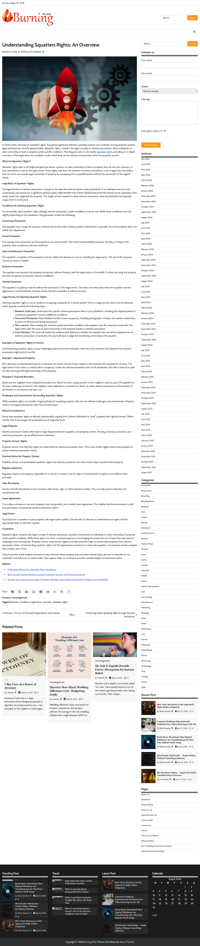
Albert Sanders (165, 711)
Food (143, 554)
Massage (145, 613)
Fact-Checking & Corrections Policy (156, 846)
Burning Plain (90, 942)
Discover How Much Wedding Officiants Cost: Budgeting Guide (69, 690)
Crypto (144, 517)
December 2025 (148, 196)
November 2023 (148, 329)
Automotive (146, 490)
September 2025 (148, 212)
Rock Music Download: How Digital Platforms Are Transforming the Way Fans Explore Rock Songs (175, 740)
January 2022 (147, 445)
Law (6, 680)
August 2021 (146, 472)
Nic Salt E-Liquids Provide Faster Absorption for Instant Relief (114, 669)
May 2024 (145, 297)
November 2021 (148, 456)
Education (145, 528)
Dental (144, 522)
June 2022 (145, 419)
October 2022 (147, 398)
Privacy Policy (147, 804)
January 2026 (147, 190)
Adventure (146, 485)
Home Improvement (150, 586)
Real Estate (146, 629)
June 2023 (145, 355)
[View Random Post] (194, 31)
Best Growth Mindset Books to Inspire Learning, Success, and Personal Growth (46, 574)
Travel (144, 682)
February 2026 (147, 185)
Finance (144, 549)
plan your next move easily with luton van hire (78, 882)
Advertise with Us (149, 815)
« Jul (154, 915)
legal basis (36, 602)
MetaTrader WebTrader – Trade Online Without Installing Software (176, 757)
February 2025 (147, 249)
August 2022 (146, 408)
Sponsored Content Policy (152, 851)
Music (143, 618)
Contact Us (146, 825)
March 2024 (146, 307)
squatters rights (60, 602)
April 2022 (145, 430)
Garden (144, 565)
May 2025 (145, 233)
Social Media (146, 650)
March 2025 (146, 244)
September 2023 (148, 339)
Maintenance (147, 602)
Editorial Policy (147, 841)
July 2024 (145, 286)
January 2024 (147, 318)
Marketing (145, 607)
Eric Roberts (36, 51)
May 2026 (145, 169)
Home (144, 581)
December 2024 (148, 260)
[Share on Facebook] (12, 592)
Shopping (145, 644)
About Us (145, 794)
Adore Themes (126, 942)
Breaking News (147, 501)
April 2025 (146, 238)
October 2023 (147, 334)
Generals (145, 570)
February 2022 (147, 440)
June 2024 (145, 291)
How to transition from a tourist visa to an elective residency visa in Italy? (78, 911)
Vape (143, 687)
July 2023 (145, 350)
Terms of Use (147, 820)
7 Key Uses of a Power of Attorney (20, 686)
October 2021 (147, 461)
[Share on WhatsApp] (33, 592)
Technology (146, 666)
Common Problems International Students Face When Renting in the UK (176, 723)
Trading (144, 676)
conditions (25, 602)
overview (47, 602)
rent (143, 634)
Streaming (145, 660)
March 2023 (146, 371)
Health (144, 575)
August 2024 (146, 281)
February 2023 (147, 376)
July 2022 (145, 414)
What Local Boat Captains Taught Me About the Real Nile (78, 900)
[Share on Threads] (62, 592)
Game (144, 559)
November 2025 (148, 201)
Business (14, 602)
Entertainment (147, 533)
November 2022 (148, 392)
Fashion (144, 538)
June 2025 (145, 228)
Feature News (147, 543)
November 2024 (148, 265)
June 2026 (145, 164)
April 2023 (146, 366)
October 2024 (147, 270)
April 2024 (146, 302)
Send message (151, 145)
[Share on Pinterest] (40, 592)
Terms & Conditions (150, 835)
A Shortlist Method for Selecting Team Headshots (32, 569)
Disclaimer (145, 799)
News (143, 623)
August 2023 (146, 345)
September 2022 (148, 403)
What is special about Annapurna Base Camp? (77, 890)
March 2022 (146, 435)
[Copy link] (69, 592)
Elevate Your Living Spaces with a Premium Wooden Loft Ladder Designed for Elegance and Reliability (58, 579)
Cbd (143, 512)
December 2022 (148, 387)
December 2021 (148, 451)
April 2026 (146, 175)
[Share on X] (19, 592)
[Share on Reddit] (48, 592)
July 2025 (145, 222)
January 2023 (147, 382)
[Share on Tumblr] (55, 592)
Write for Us (146, 810)
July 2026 (145, 159)
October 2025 (147, 206)
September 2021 (148, 467)
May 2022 (145, 424)
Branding (145, 496)
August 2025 (146, 217)
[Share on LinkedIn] (26, 592)
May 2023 (145, 361)
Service (144, 639)
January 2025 (147, 254)
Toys (143, 671)
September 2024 (148, 275)
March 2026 (146, 180)
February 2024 (147, 313)
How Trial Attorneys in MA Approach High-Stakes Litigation (175, 706)
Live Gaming (146, 597)
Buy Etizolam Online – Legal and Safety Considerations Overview (176, 774)
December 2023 (148, 323)
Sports (144, 655)
